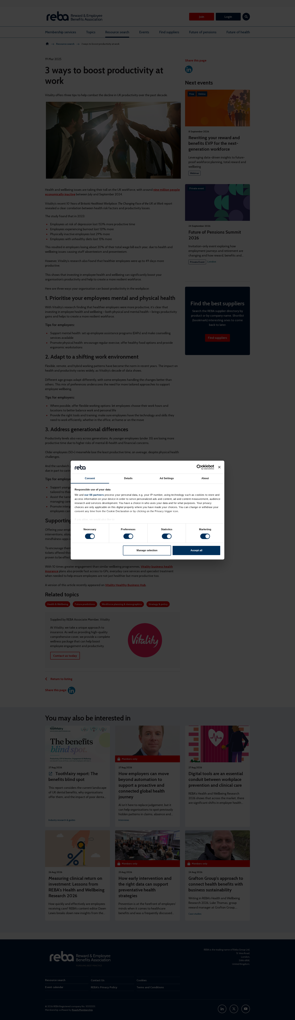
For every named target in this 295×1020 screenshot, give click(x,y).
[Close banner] (219, 467)
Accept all (196, 550)
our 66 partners (94, 495)
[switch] (128, 536)
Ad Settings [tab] (167, 478)
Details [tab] (128, 478)
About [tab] (205, 478)
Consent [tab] (90, 478)
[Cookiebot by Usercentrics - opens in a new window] (199, 467)
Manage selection (147, 550)
